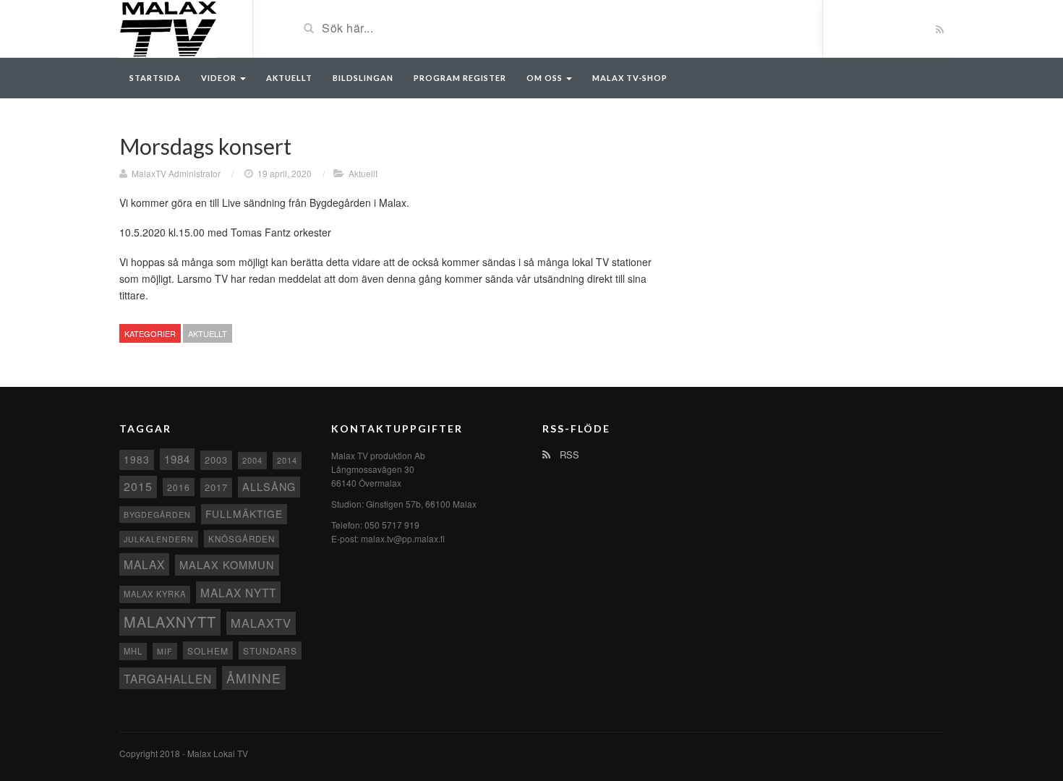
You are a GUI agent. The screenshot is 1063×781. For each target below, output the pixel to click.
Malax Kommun (227, 564)
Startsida (155, 77)
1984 (177, 458)
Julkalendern (159, 539)
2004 (252, 460)
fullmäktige (244, 513)
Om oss (545, 77)
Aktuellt (289, 77)
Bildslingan (363, 77)
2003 (216, 459)
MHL (133, 651)
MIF (165, 651)
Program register (460, 77)
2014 (287, 460)
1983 (137, 459)
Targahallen (168, 678)
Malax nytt (238, 592)
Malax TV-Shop (629, 77)
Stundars (270, 650)
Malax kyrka (155, 593)
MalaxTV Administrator (176, 173)
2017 (216, 487)
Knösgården (241, 539)
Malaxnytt (170, 621)
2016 (178, 487)
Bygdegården (157, 514)
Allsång (269, 486)
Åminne (253, 678)
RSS (568, 454)
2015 (138, 486)
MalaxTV (261, 622)
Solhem (208, 650)
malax (144, 564)
